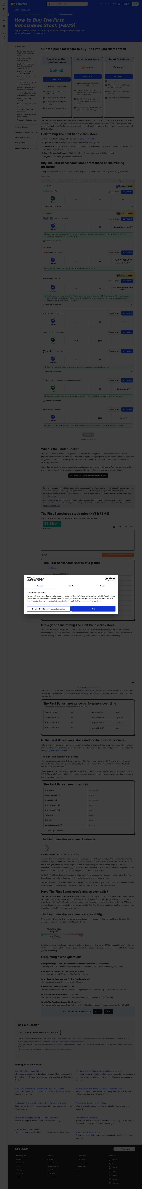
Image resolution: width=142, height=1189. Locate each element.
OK (93, 609)
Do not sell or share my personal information (48, 609)
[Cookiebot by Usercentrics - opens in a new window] (106, 579)
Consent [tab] (40, 586)
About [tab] (102, 586)
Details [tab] (71, 586)
